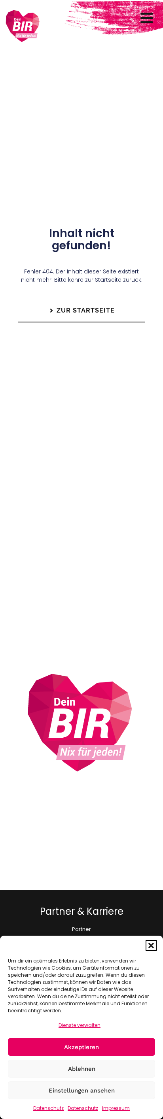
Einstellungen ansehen (82, 1090)
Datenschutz (48, 1108)
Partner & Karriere (81, 911)
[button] (151, 945)
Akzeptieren (81, 1047)
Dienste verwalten (79, 1025)
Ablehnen (81, 1068)
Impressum (116, 1108)
